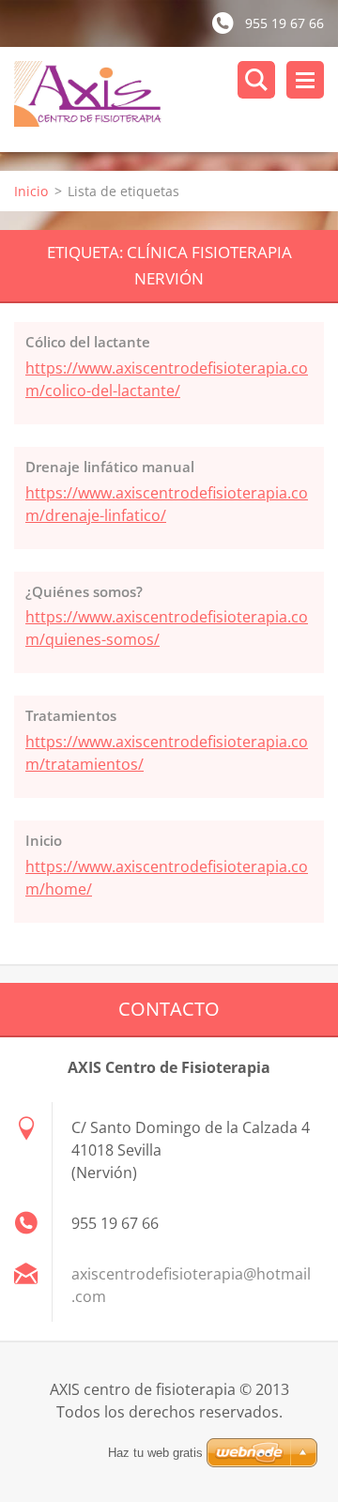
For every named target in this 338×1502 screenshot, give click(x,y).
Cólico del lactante (87, 341)
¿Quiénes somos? (84, 591)
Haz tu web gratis (155, 1453)
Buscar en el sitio (256, 80)
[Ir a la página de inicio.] (176, 99)
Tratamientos (70, 715)
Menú (305, 80)
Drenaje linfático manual (109, 466)
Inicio (31, 191)
